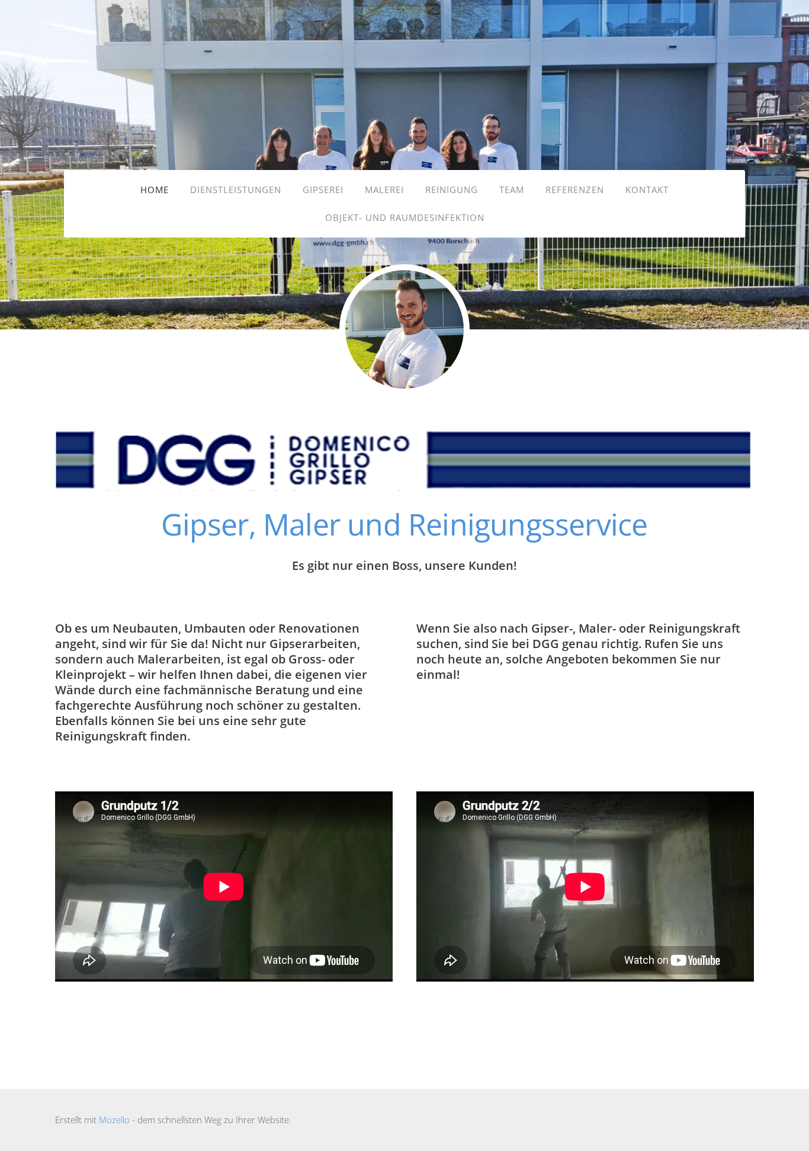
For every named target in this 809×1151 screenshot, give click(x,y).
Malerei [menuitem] (384, 189)
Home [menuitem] (154, 189)
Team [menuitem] (511, 189)
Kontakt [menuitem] (647, 189)
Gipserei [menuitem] (323, 189)
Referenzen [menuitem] (574, 189)
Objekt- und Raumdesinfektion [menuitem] (404, 217)
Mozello (114, 1120)
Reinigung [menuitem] (451, 189)
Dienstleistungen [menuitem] (235, 189)
